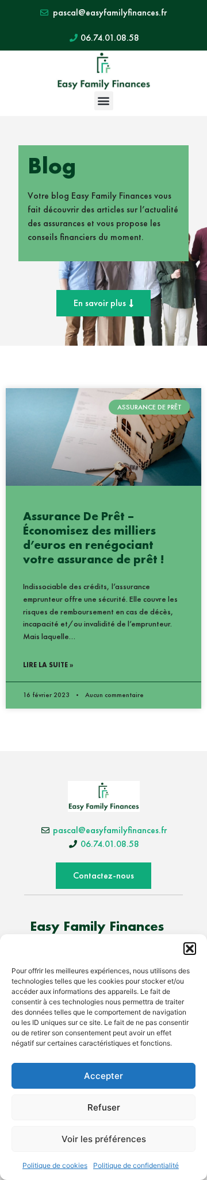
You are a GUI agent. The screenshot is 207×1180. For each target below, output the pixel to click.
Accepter (103, 1075)
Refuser (103, 1107)
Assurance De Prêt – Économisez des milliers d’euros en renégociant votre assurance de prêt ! (93, 537)
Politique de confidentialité (136, 1165)
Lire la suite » (48, 665)
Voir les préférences (104, 1138)
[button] (189, 948)
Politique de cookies (54, 1165)
